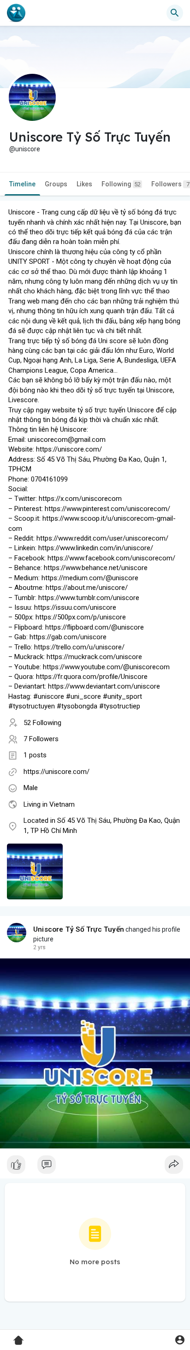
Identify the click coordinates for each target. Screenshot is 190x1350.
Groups (56, 184)
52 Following (42, 723)
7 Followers (41, 739)
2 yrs (39, 947)
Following (121, 184)
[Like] (95, 1166)
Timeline (22, 184)
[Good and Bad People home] (16, 13)
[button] (179, 1339)
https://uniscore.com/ (56, 771)
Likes (84, 184)
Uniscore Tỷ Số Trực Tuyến (78, 929)
